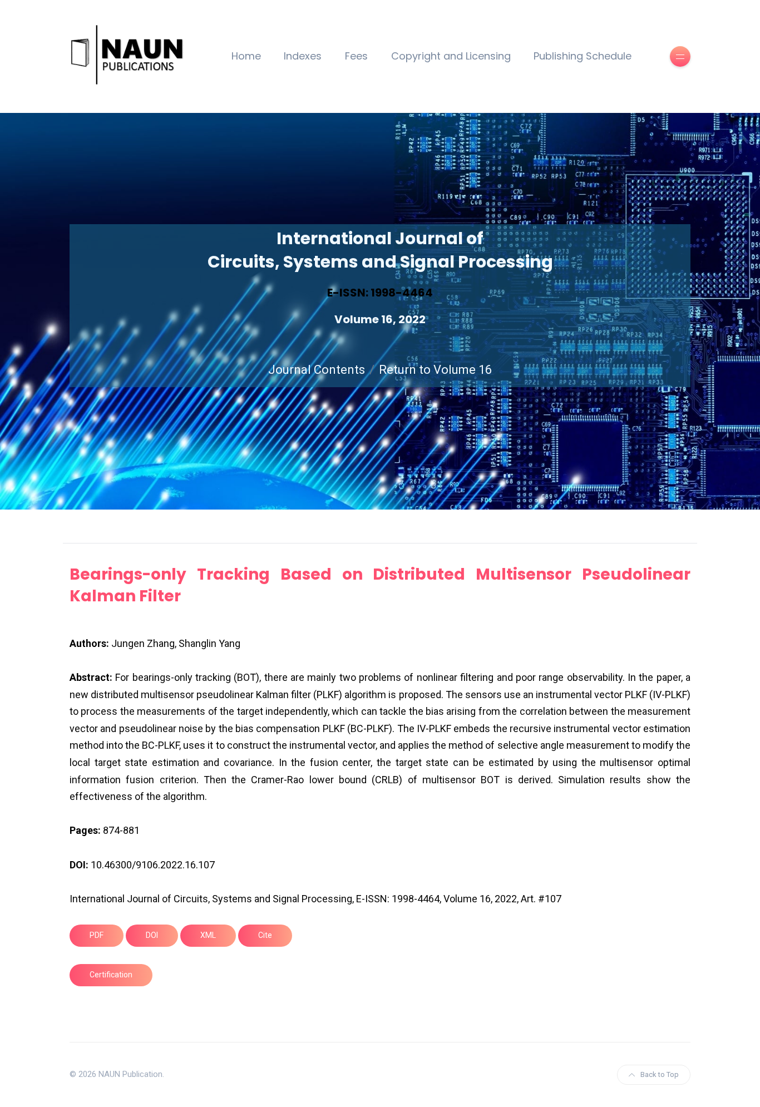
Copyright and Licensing (451, 56)
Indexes (303, 56)
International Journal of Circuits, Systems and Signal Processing (380, 250)
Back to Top (659, 1074)
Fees (356, 56)
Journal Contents (316, 370)
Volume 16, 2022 (380, 319)
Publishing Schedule (582, 56)
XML (208, 935)
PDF (96, 935)
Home (246, 56)
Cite (265, 935)
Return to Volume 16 (435, 370)
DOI (152, 935)
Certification (111, 974)
